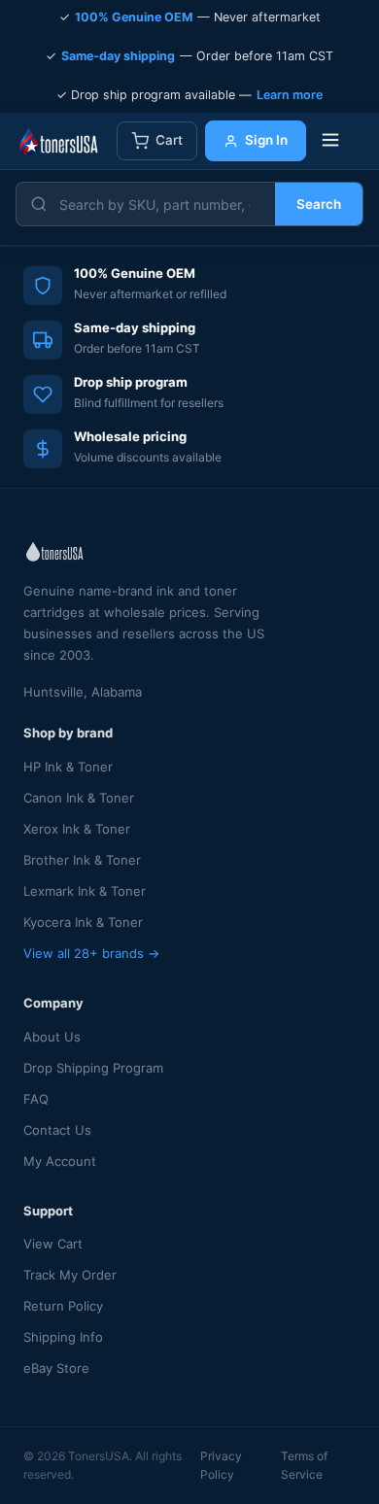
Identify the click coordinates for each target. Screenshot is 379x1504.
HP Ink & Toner (68, 766)
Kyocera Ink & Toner (83, 922)
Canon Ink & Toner (78, 797)
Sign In (266, 140)
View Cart (53, 1243)
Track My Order (70, 1274)
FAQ (36, 1099)
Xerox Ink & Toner (76, 829)
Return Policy (63, 1306)
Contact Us (57, 1130)
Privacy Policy (221, 1465)
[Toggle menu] (330, 141)
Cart (169, 140)
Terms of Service (304, 1465)
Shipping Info (63, 1337)
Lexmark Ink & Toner (84, 891)
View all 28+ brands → (91, 953)
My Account (59, 1161)
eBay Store (56, 1368)
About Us (52, 1036)
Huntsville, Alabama (82, 692)
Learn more (290, 94)
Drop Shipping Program (93, 1068)
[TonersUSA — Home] (58, 141)
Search (318, 204)
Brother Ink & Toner (82, 860)
